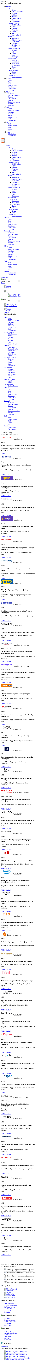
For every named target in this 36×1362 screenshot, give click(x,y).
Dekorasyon (15, 62)
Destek (3, 283)
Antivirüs (11, 105)
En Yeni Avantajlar (9, 1307)
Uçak (9, 130)
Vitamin (14, 31)
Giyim (14, 10)
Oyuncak (14, 50)
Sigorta (14, 72)
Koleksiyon (15, 57)
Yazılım (10, 97)
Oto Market (15, 43)
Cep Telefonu (12, 98)
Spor (13, 33)
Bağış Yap (7, 1312)
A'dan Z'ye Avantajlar (10, 1305)
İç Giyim (14, 15)
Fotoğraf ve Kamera (14, 95)
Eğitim (14, 46)
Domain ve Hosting (14, 102)
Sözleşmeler (7, 1323)
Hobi (13, 55)
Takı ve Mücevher (17, 11)
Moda (10, 8)
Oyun (9, 82)
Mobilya (14, 60)
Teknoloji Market (17, 40)
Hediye (14, 53)
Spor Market (15, 41)
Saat (13, 20)
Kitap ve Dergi (12, 85)
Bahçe (14, 67)
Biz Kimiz (7, 1318)
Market (10, 36)
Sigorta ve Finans (13, 70)
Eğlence (8, 78)
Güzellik (14, 28)
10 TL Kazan (8, 1308)
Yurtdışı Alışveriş (13, 75)
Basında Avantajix (9, 1320)
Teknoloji (8, 92)
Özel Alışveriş (16, 21)
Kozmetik (15, 30)
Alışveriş (8, 6)
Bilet (9, 83)
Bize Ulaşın (7, 1325)
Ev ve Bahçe (12, 58)
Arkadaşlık (11, 87)
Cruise (10, 129)
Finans (14, 73)
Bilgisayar (11, 93)
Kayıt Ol (17, 294)
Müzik (10, 80)
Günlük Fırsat (12, 88)
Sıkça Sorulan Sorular (10, 1333)
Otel (9, 127)
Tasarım (10, 103)
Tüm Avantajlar (8, 1303)
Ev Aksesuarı (16, 65)
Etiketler (6, 312)
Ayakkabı (14, 13)
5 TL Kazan (7, 1310)
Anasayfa (7, 310)
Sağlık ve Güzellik (13, 23)
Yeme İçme (11, 90)
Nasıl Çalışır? (8, 1331)
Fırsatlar (8, 132)
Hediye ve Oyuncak (14, 48)
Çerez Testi (7, 1340)
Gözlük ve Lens (16, 18)
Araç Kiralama (12, 125)
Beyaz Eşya (15, 63)
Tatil (7, 122)
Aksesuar (14, 16)
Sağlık (14, 26)
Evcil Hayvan (16, 45)
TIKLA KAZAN (6, 453)
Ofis (13, 68)
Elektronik (11, 100)
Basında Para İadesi (10, 1321)
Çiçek (13, 52)
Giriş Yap (17, 296)
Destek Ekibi (8, 1335)
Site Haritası (8, 1336)
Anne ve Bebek (16, 35)
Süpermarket (15, 38)
